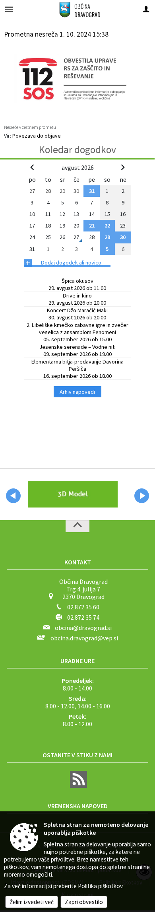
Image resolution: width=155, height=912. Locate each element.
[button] (13, 495)
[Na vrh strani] (77, 526)
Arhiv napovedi (77, 391)
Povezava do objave (36, 135)
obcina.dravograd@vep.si (84, 638)
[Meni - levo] (9, 9)
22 (107, 225)
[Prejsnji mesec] (32, 167)
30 (123, 237)
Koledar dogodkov (77, 149)
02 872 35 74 (83, 617)
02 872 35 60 (83, 607)
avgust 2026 (78, 167)
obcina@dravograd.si (83, 628)
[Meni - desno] (146, 9)
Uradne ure (77, 661)
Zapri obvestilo (84, 902)
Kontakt (77, 562)
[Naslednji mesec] (123, 167)
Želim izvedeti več (32, 902)
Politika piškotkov (100, 886)
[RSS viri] (77, 785)
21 (92, 225)
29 (107, 237)
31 (92, 190)
